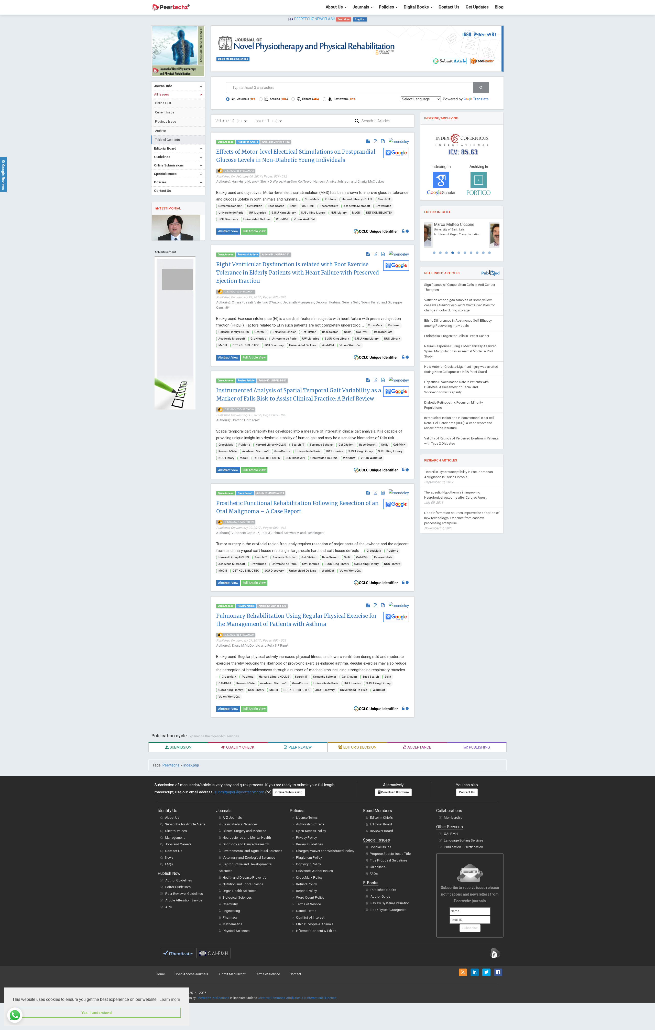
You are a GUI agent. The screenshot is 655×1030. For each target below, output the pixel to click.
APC (168, 907)
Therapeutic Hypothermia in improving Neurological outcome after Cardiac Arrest (455, 497)
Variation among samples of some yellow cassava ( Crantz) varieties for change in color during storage (459, 305)
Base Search (276, 206)
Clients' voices (176, 831)
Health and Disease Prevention (245, 877)
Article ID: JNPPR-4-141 (276, 254)
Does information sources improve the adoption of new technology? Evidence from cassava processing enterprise (461, 520)
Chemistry (230, 904)
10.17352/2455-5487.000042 (238, 170)
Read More (344, 19)
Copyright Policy (308, 864)
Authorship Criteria (310, 824)
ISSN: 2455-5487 (479, 34)
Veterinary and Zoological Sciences (249, 857)
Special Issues (380, 847)
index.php (191, 765)
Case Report (245, 493)
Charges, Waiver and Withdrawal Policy (325, 851)
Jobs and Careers (178, 844)
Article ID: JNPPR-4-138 (272, 605)
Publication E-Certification (463, 847)
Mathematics (232, 924)
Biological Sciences (237, 897)
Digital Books (417, 7)
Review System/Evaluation (390, 903)
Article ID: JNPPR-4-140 (272, 380)
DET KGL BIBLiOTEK (379, 212)
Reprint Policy (306, 891)
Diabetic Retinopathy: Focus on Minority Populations (453, 405)
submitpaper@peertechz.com (239, 792)
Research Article (248, 141)
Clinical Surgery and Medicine (244, 831)
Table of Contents (167, 140)
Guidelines (377, 867)
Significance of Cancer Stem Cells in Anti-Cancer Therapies (459, 287)
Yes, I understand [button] (96, 1013)
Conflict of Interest (310, 917)
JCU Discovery (228, 219)
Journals (361, 7)
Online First (163, 103)
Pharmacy (230, 917)
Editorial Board (381, 824)
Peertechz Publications (212, 998)
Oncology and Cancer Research (246, 844)
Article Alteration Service (183, 900)
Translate (481, 99)
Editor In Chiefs (381, 817)
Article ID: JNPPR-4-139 (270, 493)
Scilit (293, 206)
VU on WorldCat (304, 219)
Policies (387, 7)
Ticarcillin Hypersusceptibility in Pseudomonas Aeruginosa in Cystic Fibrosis (458, 477)
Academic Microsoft (357, 206)
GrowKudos (383, 206)
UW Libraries (257, 212)
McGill (356, 212)
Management (175, 837)
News (169, 857)
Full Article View (254, 231)
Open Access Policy (311, 831)
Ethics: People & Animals (314, 924)
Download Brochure (394, 792)
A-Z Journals (232, 817)
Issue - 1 (266, 120)
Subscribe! (470, 928)
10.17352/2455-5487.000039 (238, 522)
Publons (330, 199)
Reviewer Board (381, 831)
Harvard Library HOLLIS (357, 199)
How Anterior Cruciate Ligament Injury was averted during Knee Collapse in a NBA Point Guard (461, 369)
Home (160, 974)
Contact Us (449, 7)
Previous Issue (165, 121)
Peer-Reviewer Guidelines (184, 894)
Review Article (246, 380)
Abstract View (228, 231)
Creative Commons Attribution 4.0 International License (297, 998)
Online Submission (288, 792)
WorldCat (282, 219)
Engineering (231, 911)
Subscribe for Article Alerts (185, 824)
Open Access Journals (191, 974)
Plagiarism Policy (309, 857)
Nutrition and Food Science (243, 884)
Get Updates (477, 7)
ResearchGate (329, 206)
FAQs (169, 864)
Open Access (226, 141)
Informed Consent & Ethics (316, 931)
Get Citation (254, 206)
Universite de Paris (231, 212)
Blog (499, 7)
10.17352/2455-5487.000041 (238, 291)
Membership (453, 817)
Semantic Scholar (230, 206)
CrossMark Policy (309, 877)
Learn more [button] (169, 999)
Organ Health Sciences (239, 891)
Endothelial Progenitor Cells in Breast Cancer (456, 336)
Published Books (383, 890)
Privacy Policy (306, 837)
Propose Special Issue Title (390, 854)
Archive (160, 131)
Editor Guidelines (178, 887)
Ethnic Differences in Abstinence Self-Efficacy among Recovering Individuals (458, 323)
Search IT (384, 199)
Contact (295, 974)
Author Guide (380, 896)
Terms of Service (308, 904)
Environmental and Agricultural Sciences (252, 851)
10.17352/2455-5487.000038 (238, 634)
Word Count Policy (310, 897)
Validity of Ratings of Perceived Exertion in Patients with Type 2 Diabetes (461, 440)
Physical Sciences (236, 931)
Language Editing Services (463, 840)
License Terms (307, 817)
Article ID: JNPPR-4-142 (276, 141)
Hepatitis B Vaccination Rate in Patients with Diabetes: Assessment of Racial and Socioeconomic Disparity (456, 387)
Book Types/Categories (388, 910)
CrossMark (312, 199)
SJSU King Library (283, 212)
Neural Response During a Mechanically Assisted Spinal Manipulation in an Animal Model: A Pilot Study (460, 351)
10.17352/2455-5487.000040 (238, 409)
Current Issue (164, 112)
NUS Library (338, 212)
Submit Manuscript (232, 974)
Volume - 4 (228, 120)
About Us (335, 7)
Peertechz (171, 765)
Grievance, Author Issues (314, 871)
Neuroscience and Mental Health (247, 837)
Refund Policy (306, 884)
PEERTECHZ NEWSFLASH (314, 19)
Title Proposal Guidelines (388, 860)
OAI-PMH (308, 206)
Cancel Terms (306, 911)
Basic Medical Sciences (233, 58)
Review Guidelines (309, 844)
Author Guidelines (178, 880)
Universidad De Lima (256, 219)
